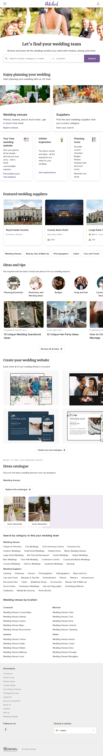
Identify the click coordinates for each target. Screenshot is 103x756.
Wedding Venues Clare (63, 612)
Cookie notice (9, 685)
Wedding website (10, 716)
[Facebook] (5, 729)
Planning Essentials (13, 292)
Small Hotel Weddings (34, 551)
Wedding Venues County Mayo (17, 612)
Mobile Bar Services (26, 590)
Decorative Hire (10, 582)
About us (7, 705)
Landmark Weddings (53, 563)
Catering (7, 573)
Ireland (63, 730)
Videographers (63, 573)
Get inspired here (47, 172)
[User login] (98, 4)
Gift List (6, 712)
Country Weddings (11, 563)
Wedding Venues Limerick (64, 625)
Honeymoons (87, 577)
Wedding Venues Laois (13, 656)
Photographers (61, 253)
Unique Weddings (80, 555)
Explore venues (10, 127)
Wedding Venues (13, 253)
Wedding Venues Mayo (13, 625)
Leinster (7, 634)
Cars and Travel (91, 253)
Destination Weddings (29, 586)
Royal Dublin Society (17, 229)
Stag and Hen (81, 292)
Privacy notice (9, 681)
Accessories (56, 582)
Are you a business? (11, 701)
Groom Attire (9, 586)
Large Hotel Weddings (13, 555)
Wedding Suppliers (12, 569)
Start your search (65, 127)
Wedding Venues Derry (63, 648)
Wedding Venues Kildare (14, 648)
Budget (58, 292)
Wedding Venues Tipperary (65, 629)
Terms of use (8, 677)
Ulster (56, 634)
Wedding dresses (11, 480)
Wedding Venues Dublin (14, 643)
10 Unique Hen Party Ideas (63, 334)
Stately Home (54, 551)
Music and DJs (80, 573)
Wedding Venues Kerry (63, 621)
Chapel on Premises (12, 546)
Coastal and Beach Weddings (76, 559)
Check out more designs (50, 450)
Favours (31, 573)
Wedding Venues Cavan (63, 643)
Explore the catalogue (16, 489)
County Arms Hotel (57, 229)
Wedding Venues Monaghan (65, 656)
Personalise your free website (11, 175)
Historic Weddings (32, 563)
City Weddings (32, 546)
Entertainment (49, 577)
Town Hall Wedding (29, 559)
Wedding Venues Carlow (14, 639)
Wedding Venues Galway (14, 616)
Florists (63, 577)
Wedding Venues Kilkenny (15, 652)
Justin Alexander (14, 524)
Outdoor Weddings (12, 551)
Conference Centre (51, 559)
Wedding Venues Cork (63, 616)
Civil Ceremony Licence (53, 546)
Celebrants (8, 590)
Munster (57, 607)
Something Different (74, 586)
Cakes (76, 253)
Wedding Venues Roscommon (17, 629)
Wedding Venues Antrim (64, 639)
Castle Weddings (60, 555)
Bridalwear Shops (39, 582)
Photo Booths (45, 590)
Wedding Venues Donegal (64, 652)
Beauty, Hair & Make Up (37, 253)
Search (92, 58)
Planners (74, 577)
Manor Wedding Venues (75, 551)
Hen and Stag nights (52, 586)
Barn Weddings (10, 559)
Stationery (19, 573)
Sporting (70, 563)
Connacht (8, 607)
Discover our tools (80, 175)
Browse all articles (50, 349)
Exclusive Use (73, 546)
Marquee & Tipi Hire (30, 577)
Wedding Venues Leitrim (14, 621)
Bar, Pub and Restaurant (38, 555)
